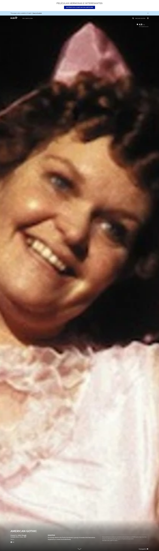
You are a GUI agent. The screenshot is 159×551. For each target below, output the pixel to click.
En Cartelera (27, 18)
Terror (12, 539)
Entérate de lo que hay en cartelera (79, 7)
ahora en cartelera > (110, 540)
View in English (37, 13)
